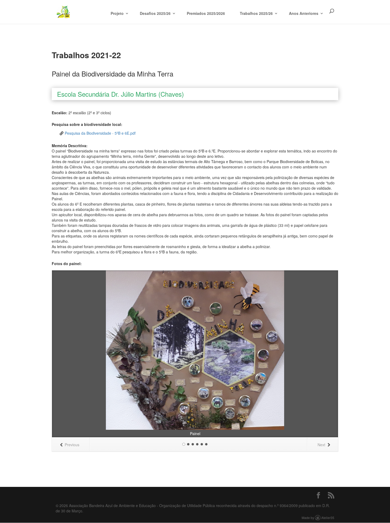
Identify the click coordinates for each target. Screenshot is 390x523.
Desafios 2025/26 (155, 13)
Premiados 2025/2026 (206, 13)
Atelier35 (327, 517)
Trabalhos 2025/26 (256, 13)
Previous (72, 444)
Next (321, 444)
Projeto (117, 13)
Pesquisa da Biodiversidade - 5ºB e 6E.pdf (100, 133)
